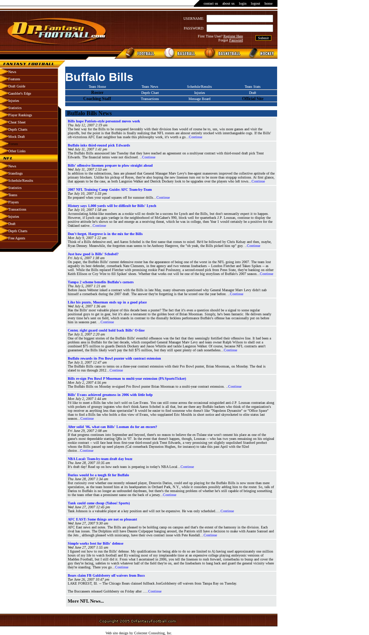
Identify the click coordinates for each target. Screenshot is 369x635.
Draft (11, 224)
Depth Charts (17, 129)
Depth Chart (150, 93)
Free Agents (16, 238)
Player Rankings (20, 115)
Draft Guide (16, 86)
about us (228, 3)
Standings (15, 173)
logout (255, 3)
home (268, 3)
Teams (12, 195)
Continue (195, 137)
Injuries (13, 101)
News (12, 72)
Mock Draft (16, 137)
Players (13, 202)
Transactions (17, 209)
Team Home (97, 87)
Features (14, 79)
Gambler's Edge (19, 93)
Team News (150, 87)
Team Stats (253, 87)
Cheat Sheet (17, 122)
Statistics (15, 108)
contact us (211, 3)
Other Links (17, 151)
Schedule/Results (20, 181)
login (242, 3)
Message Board (199, 99)
